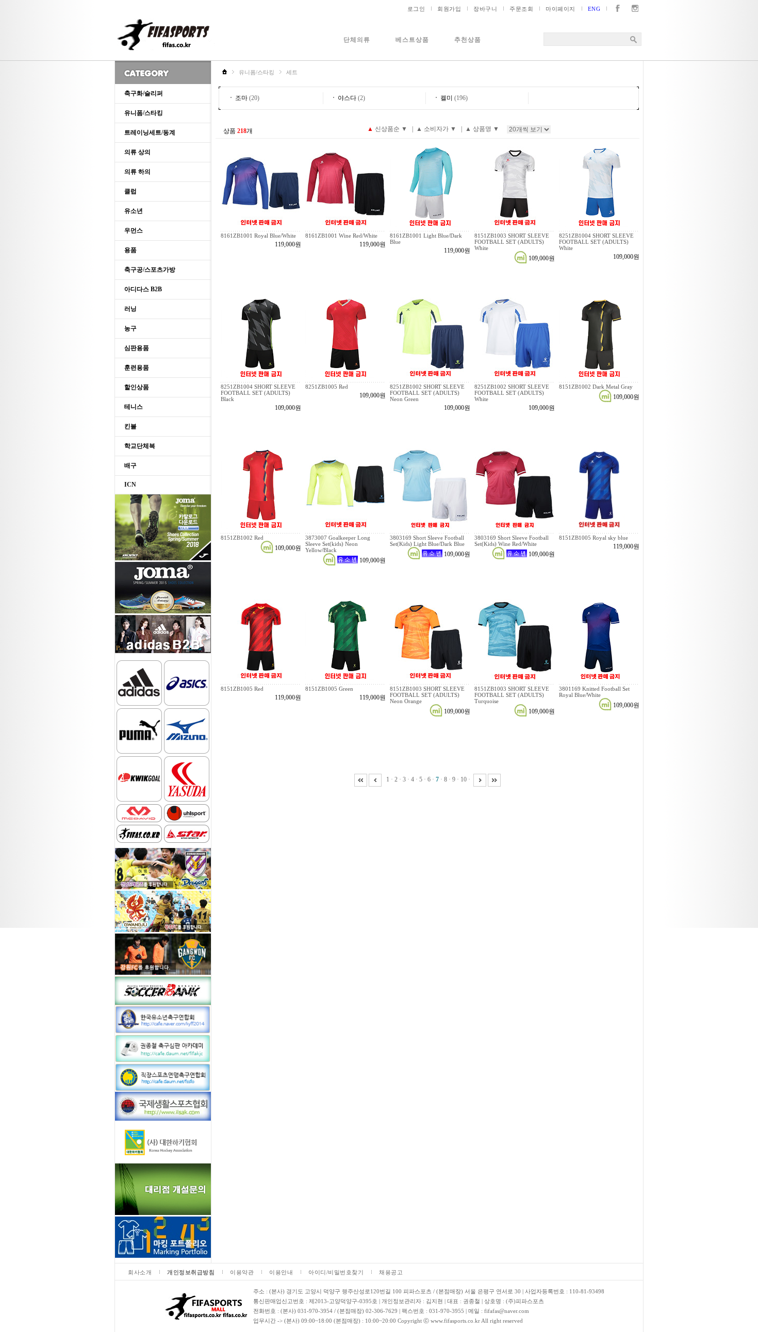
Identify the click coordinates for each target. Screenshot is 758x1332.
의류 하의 (137, 171)
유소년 (133, 210)
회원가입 (449, 9)
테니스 (133, 406)
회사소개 (140, 1272)
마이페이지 (560, 9)
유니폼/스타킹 (143, 112)
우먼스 (133, 230)
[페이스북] (615, 8)
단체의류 (356, 39)
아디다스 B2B (143, 289)
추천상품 (467, 39)
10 (463, 779)
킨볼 (130, 426)
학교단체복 (139, 445)
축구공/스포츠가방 (149, 269)
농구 (130, 328)
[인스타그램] (632, 8)
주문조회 (521, 9)
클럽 (130, 191)
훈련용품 (136, 367)
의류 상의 (137, 152)
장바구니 (485, 9)
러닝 (130, 308)
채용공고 (391, 1272)
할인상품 (136, 387)
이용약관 (242, 1272)
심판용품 (136, 348)
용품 (130, 250)
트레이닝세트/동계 (149, 132)
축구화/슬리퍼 (143, 93)
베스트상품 (412, 39)
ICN (130, 484)
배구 (130, 465)
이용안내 (281, 1272)
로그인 (416, 9)
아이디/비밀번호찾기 (336, 1272)
